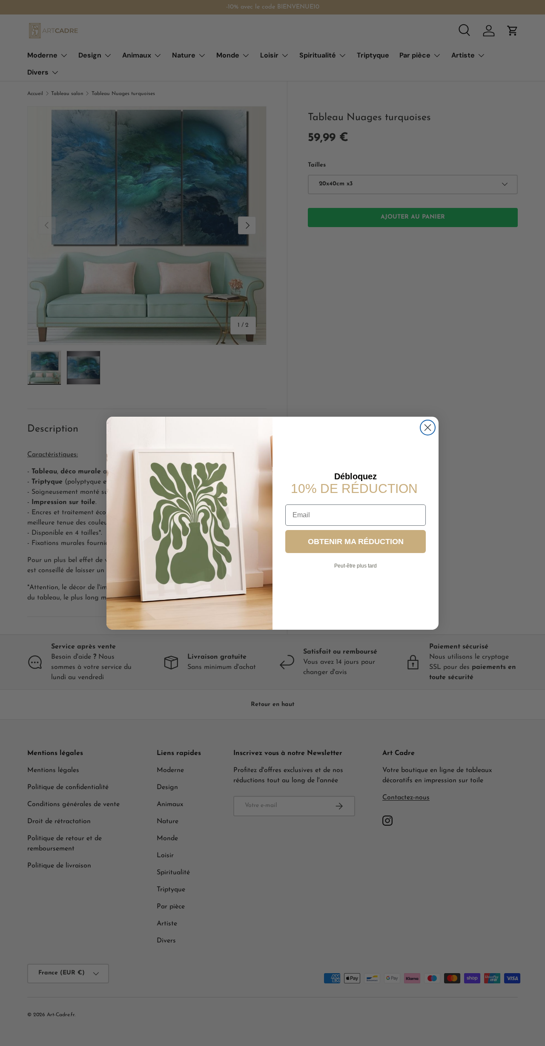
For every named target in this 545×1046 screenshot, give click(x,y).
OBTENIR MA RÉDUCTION (356, 541)
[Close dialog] (427, 427)
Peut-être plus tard (355, 566)
